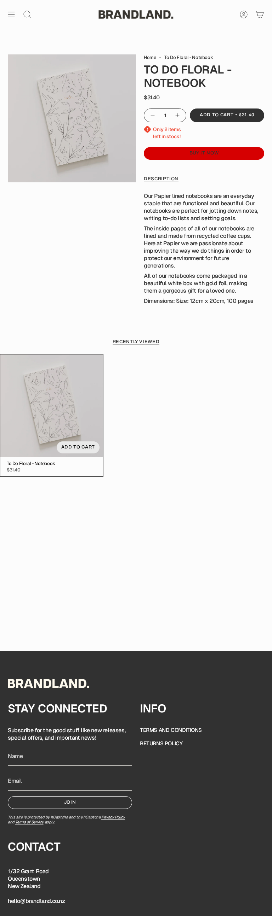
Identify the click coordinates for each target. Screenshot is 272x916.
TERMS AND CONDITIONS (171, 730)
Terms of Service (29, 822)
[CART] (260, 14)
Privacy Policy (113, 817)
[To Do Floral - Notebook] (51, 405)
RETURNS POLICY (161, 743)
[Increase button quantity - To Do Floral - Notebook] (177, 115)
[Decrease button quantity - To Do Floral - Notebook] (152, 115)
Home (150, 57)
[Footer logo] (48, 683)
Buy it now (204, 153)
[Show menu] (11, 14)
